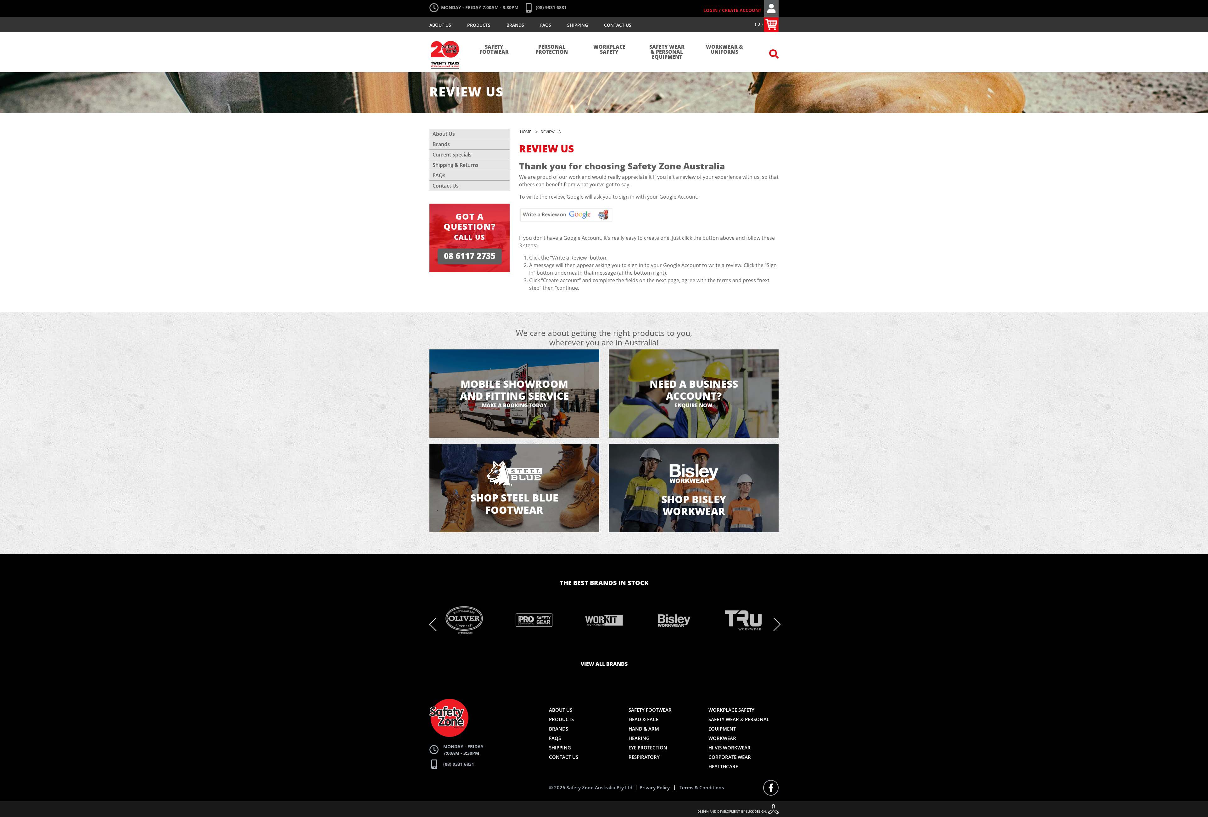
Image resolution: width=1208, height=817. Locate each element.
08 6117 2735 (469, 256)
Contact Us (617, 25)
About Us (440, 25)
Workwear (722, 738)
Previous (436, 624)
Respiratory (644, 757)
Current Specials (452, 154)
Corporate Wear (729, 757)
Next (774, 624)
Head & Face (643, 719)
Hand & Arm (644, 729)
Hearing (639, 738)
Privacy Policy (655, 787)
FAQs (545, 25)
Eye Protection (648, 747)
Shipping (577, 25)
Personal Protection (551, 49)
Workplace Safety (609, 49)
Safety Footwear (494, 49)
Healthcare (723, 766)
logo (445, 38)
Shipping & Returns (455, 165)
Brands (515, 25)
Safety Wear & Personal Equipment (667, 52)
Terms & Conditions (702, 787)
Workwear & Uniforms (724, 49)
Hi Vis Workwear (729, 747)
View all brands (604, 664)
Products (478, 25)
